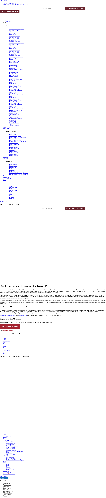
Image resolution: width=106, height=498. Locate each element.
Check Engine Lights (14, 38)
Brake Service (12, 34)
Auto (4, 338)
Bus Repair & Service (14, 36)
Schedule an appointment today (7, 315)
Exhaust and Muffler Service (16, 66)
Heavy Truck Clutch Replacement (17, 88)
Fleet (4, 339)
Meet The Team (10, 469)
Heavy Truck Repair (14, 89)
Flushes (11, 82)
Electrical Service (13, 62)
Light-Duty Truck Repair (15, 90)
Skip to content (3, 0)
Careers (11, 194)
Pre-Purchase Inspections (15, 110)
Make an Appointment (9, 474)
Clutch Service (13, 40)
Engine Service (13, 65)
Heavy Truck (6, 128)
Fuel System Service (14, 85)
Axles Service (12, 33)
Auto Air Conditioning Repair (16, 29)
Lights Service (12, 92)
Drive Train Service (14, 61)
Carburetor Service (14, 37)
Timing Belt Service (14, 117)
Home (4, 20)
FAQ (10, 186)
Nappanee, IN (9, 178)
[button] (4, 478)
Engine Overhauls (13, 64)
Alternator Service (13, 31)
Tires (10, 116)
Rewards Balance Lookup (75, 8)
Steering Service (13, 113)
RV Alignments (13, 164)
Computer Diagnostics (14, 41)
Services (5, 437)
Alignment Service (13, 30)
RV (4, 342)
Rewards (8, 21)
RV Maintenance (13, 167)
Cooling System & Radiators (16, 57)
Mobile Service (13, 151)
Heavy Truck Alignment (15, 86)
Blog (10, 191)
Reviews (11, 197)
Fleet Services (6, 127)
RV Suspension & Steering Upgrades (18, 173)
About (4, 180)
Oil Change (12, 93)
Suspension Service (14, 114)
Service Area (6, 177)
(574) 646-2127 (23, 315)
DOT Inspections (13, 59)
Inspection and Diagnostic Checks (17, 95)
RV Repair (5, 157)
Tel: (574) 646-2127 (3, 201)
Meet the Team (13, 187)
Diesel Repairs (12, 58)
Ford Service (12, 83)
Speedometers (12, 111)
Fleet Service (12, 68)
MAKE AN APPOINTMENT (10, 11)
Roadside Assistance (11, 450)
